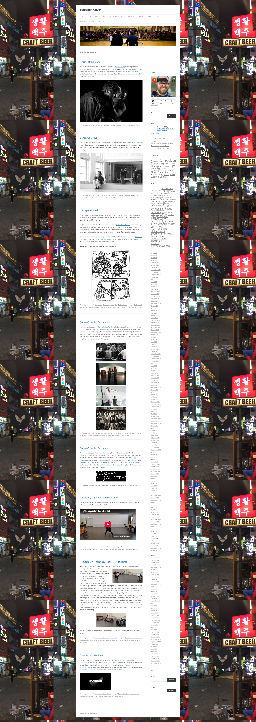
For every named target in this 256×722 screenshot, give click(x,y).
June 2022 (154, 366)
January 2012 (155, 596)
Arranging (97, 195)
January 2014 (155, 562)
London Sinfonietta (161, 208)
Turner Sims (159, 228)
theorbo (171, 224)
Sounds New (155, 224)
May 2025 (154, 284)
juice (167, 207)
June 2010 (154, 630)
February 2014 (155, 560)
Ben (139, 125)
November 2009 (155, 639)
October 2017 (155, 474)
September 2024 (156, 303)
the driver (164, 224)
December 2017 (155, 469)
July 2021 (153, 392)
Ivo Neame (168, 205)
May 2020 (154, 411)
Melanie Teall (107, 663)
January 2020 (155, 416)
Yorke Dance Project (131, 462)
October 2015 (155, 522)
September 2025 (156, 275)
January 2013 (155, 577)
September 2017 (156, 476)
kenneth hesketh (98, 435)
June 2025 (154, 282)
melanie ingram (84, 549)
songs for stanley (157, 223)
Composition (98, 125)
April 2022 (154, 370)
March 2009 (154, 654)
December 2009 (155, 637)
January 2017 (155, 493)
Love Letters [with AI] (158, 210)
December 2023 (155, 325)
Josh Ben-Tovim (120, 67)
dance (126, 485)
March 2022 (154, 373)
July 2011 (153, 603)
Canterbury (159, 190)
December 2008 (155, 661)
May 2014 (154, 553)
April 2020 (154, 414)
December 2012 (155, 579)
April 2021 (154, 397)
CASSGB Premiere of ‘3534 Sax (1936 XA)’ (166, 129)
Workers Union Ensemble (103, 239)
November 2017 (155, 471)
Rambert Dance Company (107, 640)
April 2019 (154, 433)
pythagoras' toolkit (102, 307)
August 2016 (154, 502)
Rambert (102, 549)
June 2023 (154, 339)
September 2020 (156, 406)
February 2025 (155, 291)
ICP (163, 205)
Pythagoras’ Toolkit (116, 16)
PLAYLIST (173, 172)
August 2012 (154, 586)
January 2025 (155, 294)
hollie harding (90, 198)
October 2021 (155, 385)
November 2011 (155, 601)
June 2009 (154, 646)
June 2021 (154, 394)
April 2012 (154, 591)
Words (172, 175)
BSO (123, 433)
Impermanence (133, 71)
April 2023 (154, 344)
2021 (135, 305)
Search (153, 113)
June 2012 (154, 589)
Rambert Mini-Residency (92, 655)
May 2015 (154, 534)
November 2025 (155, 270)
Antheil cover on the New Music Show (162, 143)
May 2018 (154, 457)
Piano (165, 214)
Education (172, 163)
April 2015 (154, 536)
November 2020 (155, 404)
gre (152, 203)
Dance (105, 125)
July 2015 (153, 529)
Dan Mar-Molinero (162, 193)
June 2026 (154, 253)
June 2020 (154, 409)
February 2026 (155, 263)
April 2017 (154, 488)
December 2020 (155, 402)
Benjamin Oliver (90, 9)
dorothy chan (156, 195)
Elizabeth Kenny (158, 199)
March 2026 (154, 260)
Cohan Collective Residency (97, 71)
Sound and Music (169, 223)
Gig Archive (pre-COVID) (87, 21)
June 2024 (154, 311)
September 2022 (156, 359)
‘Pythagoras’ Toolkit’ (90, 210)
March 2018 (154, 462)
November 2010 (155, 620)
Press (158, 16)
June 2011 (154, 606)
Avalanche (131, 16)
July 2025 (153, 279)
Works (150, 16)
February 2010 (155, 632)
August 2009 (154, 644)
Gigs (96, 16)
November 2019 (155, 418)
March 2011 (154, 613)
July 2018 (153, 452)
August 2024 (154, 306)
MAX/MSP (168, 212)
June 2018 (154, 454)
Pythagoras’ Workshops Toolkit (160, 148)
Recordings (110, 547)
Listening (166, 168)
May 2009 (154, 649)
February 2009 (155, 656)
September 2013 (156, 567)
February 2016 (155, 514)
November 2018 (155, 445)
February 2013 (155, 574)
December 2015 (155, 517)
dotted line (165, 195)
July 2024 (153, 308)
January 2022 (155, 378)
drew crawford (157, 197)
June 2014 (154, 550)
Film (165, 166)
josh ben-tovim (99, 198)
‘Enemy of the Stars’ (90, 61)
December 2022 (155, 351)
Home (82, 16)
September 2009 (156, 642)
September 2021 (156, 387)
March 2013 (154, 572)
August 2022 (154, 361)
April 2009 (154, 651)
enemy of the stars (171, 199)
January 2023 (155, 349)
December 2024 (155, 296)
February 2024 (155, 320)
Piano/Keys (163, 172)
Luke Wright (157, 212)
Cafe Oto (153, 190)
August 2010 (154, 625)
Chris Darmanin (125, 547)
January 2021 (155, 399)
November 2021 (155, 382)
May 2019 (154, 430)
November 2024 (155, 299)
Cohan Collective (88, 137)
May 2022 (154, 368)
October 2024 (155, 301)
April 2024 (154, 315)
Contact (101, 21)
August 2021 (154, 390)
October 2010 (155, 622)
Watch (141, 16)
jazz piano (154, 207)
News (89, 16)
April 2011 (154, 610)
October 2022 (155, 356)
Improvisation (157, 168)
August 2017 (154, 478)
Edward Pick (123, 665)
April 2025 (154, 287)
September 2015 (156, 524)
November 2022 (155, 354)
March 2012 (154, 594)
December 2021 (155, 380)
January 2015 (155, 543)
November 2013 (155, 565)
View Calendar (156, 133)
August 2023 (154, 335)
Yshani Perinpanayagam (112, 549)
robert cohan (107, 435)
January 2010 (155, 634)
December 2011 (155, 598)
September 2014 (156, 548)
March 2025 (154, 289)
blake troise (167, 188)
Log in (153, 670)
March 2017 (154, 490)
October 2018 (155, 447)
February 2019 (155, 438)
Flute (167, 166)
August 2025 (154, 277)
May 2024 (154, 313)
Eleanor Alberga (89, 462)
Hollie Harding (126, 69)
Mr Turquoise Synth (156, 215)
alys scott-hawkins (156, 189)
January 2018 (155, 466)
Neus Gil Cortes (94, 549)
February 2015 (155, 541)
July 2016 (153, 505)
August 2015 (154, 526)
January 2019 (155, 440)
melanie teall (84, 696)
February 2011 (155, 615)
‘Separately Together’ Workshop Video (99, 497)
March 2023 (154, 347)
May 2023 (154, 342)
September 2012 (156, 584)
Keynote (153, 141)
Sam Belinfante (170, 221)
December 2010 (155, 618)
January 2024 (155, 323)
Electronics (110, 125)
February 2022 (155, 375)
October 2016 (155, 498)
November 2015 (155, 519)
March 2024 (154, 318)
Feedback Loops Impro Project (160, 146)
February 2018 (155, 464)
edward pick (134, 547)
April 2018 (154, 459)
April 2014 (154, 555)
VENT (104, 16)
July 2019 (153, 428)
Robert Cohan (131, 460)
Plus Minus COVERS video (158, 139)
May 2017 (154, 486)
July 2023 (153, 337)
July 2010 (153, 627)
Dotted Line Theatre (123, 225)
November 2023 (155, 327)
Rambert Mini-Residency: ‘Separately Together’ (104, 561)
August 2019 (154, 426)
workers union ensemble (123, 307)
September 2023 (156, 332)
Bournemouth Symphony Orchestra (125, 465)
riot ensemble (157, 221)
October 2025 (155, 272)
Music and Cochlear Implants (162, 170)
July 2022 (153, 363)
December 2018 (155, 442)
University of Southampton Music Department (162, 234)
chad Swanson (167, 190)
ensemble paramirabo (89, 307)
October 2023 (155, 330)
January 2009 (155, 658)
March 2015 (154, 538)
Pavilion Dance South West (101, 465)
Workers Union (122, 305)
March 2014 (154, 558)
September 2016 (156, 500)
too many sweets (157, 226)
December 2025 (155, 267)
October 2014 (155, 546)
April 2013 (154, 570)
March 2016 (154, 512)
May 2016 (154, 507)
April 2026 (154, 258)
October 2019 (155, 421)
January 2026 (155, 265)
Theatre (123, 125)
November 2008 (155, 663)
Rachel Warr (111, 307)
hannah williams (161, 203)
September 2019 (156, 423)
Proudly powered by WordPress (88, 713)
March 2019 (154, 435)
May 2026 (154, 255)
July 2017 (153, 481)
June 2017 (154, 483)
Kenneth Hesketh (104, 460)
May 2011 (154, 608)
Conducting (112, 195)
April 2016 (154, 510)
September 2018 (156, 450)
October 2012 (155, 582)
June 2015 (154, 531)
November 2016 (155, 495)
